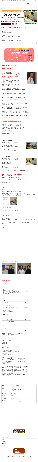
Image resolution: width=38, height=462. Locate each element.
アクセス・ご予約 (29, 456)
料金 (3, 439)
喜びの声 (13, 456)
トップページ (5, 437)
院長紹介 (4, 443)
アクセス (4, 445)
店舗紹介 (4, 441)
